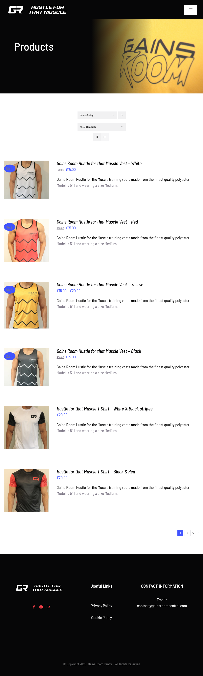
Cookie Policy (101, 617)
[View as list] (105, 137)
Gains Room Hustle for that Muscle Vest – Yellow (100, 284)
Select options (23, 178)
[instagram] (41, 606)
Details (26, 183)
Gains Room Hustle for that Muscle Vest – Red (97, 222)
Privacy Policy (101, 605)
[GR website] (39, 6)
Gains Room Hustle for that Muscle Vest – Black (99, 351)
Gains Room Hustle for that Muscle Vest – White (99, 163)
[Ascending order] (122, 115)
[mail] (48, 606)
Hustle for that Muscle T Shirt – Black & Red (96, 471)
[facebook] (33, 606)
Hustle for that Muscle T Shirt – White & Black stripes (104, 408)
